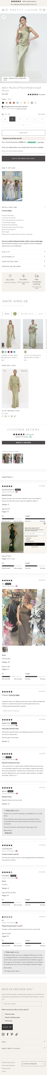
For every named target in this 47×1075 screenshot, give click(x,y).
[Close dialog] (44, 523)
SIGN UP (35, 544)
